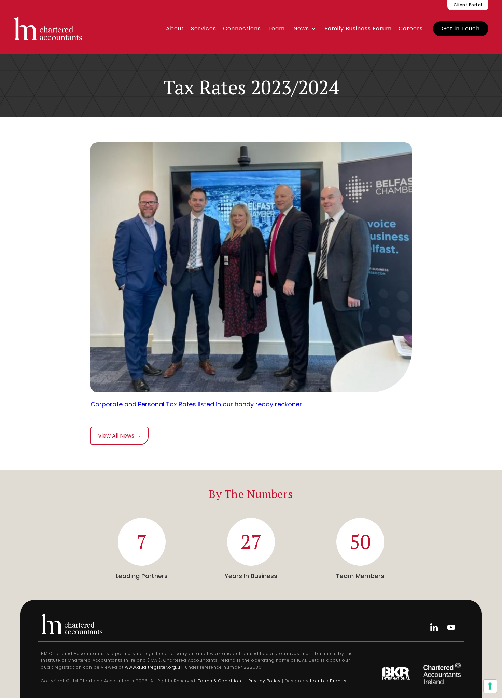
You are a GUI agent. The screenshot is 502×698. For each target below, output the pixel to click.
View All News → (119, 436)
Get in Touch (461, 28)
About (175, 28)
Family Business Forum (358, 28)
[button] (304, 29)
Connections (242, 28)
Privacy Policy (264, 681)
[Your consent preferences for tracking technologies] (490, 686)
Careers (411, 28)
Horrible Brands (328, 681)
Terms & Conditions (221, 681)
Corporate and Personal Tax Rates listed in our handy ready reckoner (196, 404)
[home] (48, 28)
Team (276, 28)
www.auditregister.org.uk (154, 667)
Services (203, 28)
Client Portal (468, 5)
